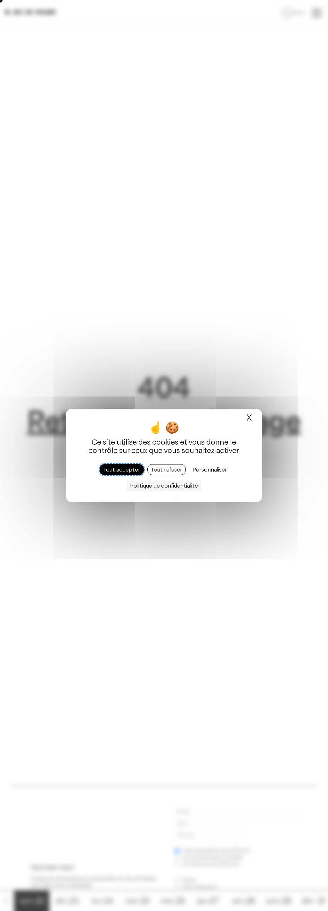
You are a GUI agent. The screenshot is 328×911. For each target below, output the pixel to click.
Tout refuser (166, 469)
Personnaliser (210, 469)
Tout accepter (121, 469)
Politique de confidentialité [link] (164, 485)
